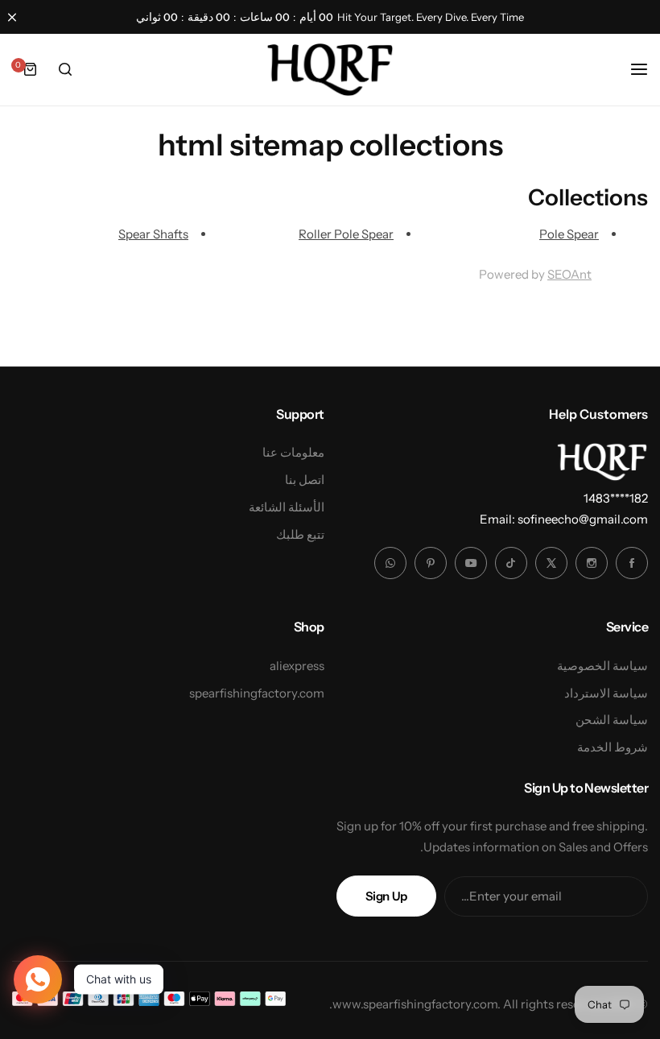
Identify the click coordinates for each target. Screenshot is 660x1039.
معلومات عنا (293, 452)
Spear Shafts (153, 234)
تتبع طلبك (300, 534)
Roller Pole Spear (346, 234)
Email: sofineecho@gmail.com (564, 519)
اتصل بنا (304, 479)
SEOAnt (569, 274)
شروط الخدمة (612, 747)
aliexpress (297, 665)
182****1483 (616, 498)
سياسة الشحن (611, 719)
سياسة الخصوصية (602, 665)
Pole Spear (569, 234)
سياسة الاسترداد (606, 693)
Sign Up (386, 896)
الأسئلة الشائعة (286, 507)
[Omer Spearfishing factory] (330, 69)
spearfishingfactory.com (256, 693)
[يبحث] (65, 69)
